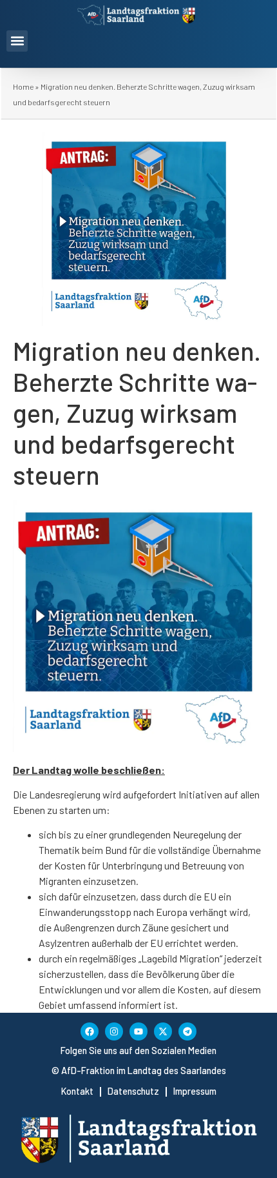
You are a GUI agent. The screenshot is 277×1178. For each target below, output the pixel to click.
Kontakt (77, 1091)
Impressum (194, 1091)
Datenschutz (133, 1091)
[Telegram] (187, 1031)
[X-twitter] (163, 1031)
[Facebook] (90, 1031)
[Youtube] (138, 1031)
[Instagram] (114, 1031)
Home (23, 86)
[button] (17, 41)
